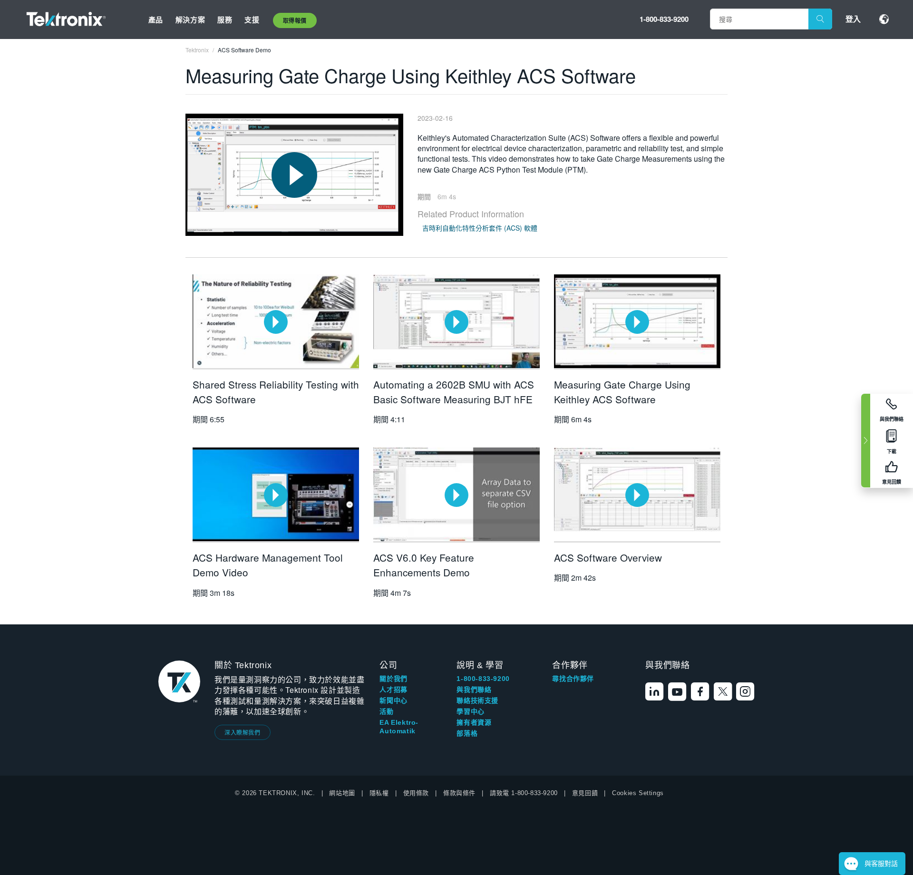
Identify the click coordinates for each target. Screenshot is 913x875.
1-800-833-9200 (664, 19)
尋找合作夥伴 (573, 678)
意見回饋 (585, 793)
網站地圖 (342, 793)
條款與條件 (459, 793)
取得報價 (295, 20)
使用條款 (416, 793)
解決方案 (190, 19)
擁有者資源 (473, 722)
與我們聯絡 (473, 689)
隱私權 (379, 793)
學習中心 (470, 711)
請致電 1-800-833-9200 (524, 793)
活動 (386, 711)
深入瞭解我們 (242, 732)
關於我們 (393, 678)
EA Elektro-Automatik (398, 727)
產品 (155, 19)
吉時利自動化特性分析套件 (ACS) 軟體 (479, 228)
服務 (224, 19)
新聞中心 (393, 700)
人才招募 (393, 689)
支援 (251, 19)
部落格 (466, 733)
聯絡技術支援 (477, 700)
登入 (853, 18)
